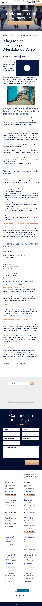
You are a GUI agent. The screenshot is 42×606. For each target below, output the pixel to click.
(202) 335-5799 (9, 527)
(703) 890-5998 (28, 546)
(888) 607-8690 (33, 2)
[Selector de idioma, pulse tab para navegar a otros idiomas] (7, 2)
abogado (33, 79)
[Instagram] (26, 595)
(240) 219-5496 (28, 564)
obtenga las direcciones (10, 494)
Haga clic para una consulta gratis (21, 23)
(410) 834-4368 (28, 581)
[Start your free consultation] (38, 4)
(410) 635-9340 (28, 509)
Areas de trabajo (5, 36)
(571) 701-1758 (8, 509)
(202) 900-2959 (28, 528)
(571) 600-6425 (9, 581)
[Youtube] (21, 598)
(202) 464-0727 (9, 491)
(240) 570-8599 (9, 544)
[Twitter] (19, 595)
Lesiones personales (13, 36)
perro (20, 120)
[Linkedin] (23, 595)
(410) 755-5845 (9, 564)
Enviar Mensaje (32, 462)
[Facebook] (16, 595)
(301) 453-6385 (28, 491)
